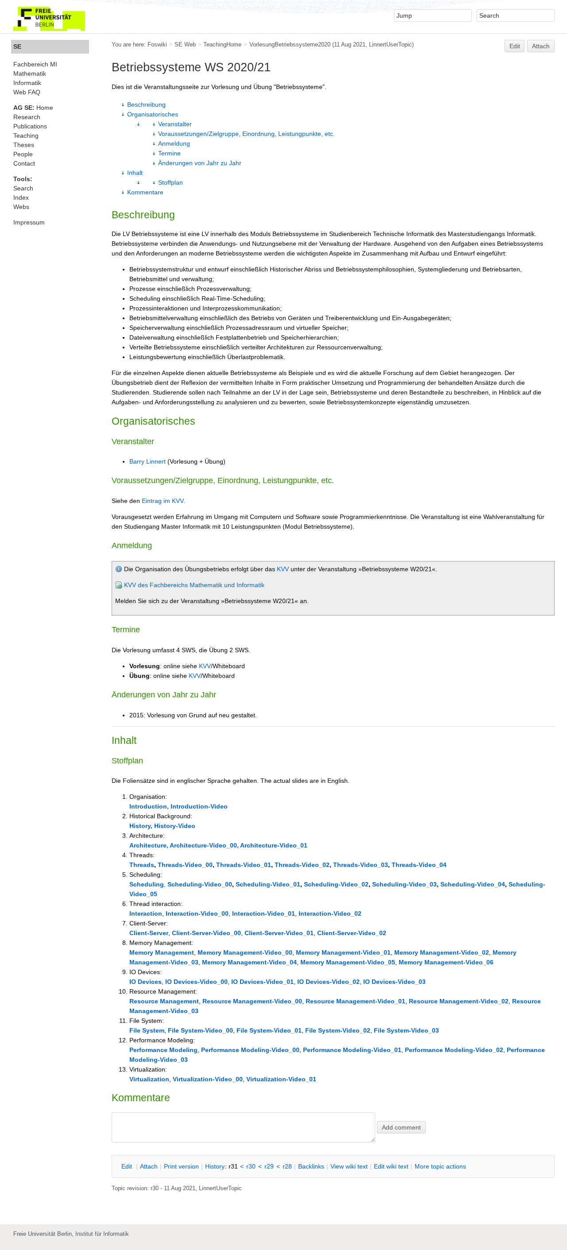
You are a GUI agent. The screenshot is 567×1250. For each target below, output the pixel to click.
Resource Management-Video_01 (355, 1001)
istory (215, 1166)
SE (17, 46)
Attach (541, 46)
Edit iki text (391, 1166)
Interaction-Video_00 (197, 913)
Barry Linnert (147, 461)
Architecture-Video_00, (204, 845)
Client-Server (148, 933)
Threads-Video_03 (360, 864)
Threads (141, 864)
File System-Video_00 (200, 1030)
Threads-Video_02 (302, 864)
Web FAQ (26, 92)
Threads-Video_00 (185, 864)
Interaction (145, 913)
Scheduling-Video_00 (199, 884)
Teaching (26, 135)
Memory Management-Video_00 (245, 952)
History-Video (174, 825)
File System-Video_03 (406, 1030)
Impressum (29, 222)
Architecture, (148, 845)
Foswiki (157, 44)
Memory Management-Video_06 (446, 962)
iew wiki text (349, 1166)
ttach (149, 1166)
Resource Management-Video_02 (459, 1001)
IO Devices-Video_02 (328, 981)
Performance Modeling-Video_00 (250, 1049)
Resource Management (164, 1001)
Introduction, (149, 806)
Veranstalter (175, 124)
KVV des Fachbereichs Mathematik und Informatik (194, 584)
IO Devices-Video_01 (262, 981)
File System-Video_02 (337, 1030)
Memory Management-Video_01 (343, 952)
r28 (287, 1166)
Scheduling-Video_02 (336, 884)
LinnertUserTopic (390, 44)
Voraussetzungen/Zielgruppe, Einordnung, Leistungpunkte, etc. (246, 133)
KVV (283, 569)
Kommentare (145, 192)
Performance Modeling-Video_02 (454, 1049)
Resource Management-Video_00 (252, 1001)
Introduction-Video (199, 806)
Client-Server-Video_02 (351, 933)
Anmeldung (174, 143)
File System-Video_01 (269, 1030)
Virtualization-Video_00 (208, 1079)
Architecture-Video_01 (273, 845)
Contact (24, 163)
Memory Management (161, 952)
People (23, 154)
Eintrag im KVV (162, 500)
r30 (251, 1166)
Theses (23, 144)
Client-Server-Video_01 (279, 933)
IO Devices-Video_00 (196, 981)
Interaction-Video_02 (330, 913)
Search (23, 188)
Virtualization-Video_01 (281, 1079)
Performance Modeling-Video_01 (352, 1049)
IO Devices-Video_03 (394, 981)
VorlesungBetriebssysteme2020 (289, 44)
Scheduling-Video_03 (404, 884)
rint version (181, 1166)
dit (127, 1166)
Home (33, 107)
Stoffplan (170, 182)
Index (21, 197)
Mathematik (29, 73)
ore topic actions (440, 1166)
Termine (169, 153)
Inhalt (135, 172)
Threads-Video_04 (419, 864)
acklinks (311, 1166)
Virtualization (149, 1079)
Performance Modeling (163, 1049)
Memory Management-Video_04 (249, 962)
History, (140, 825)
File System (146, 1030)
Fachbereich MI (35, 64)
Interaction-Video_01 (263, 913)
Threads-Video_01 (243, 864)
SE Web (185, 44)
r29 (269, 1166)
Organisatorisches (152, 114)
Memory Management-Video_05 (347, 962)
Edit (514, 46)
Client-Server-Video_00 (206, 933)
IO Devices (145, 981)
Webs (21, 206)
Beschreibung (146, 104)
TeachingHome (222, 44)
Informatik (27, 82)
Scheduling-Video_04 (472, 884)
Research (26, 116)
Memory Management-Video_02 (441, 952)
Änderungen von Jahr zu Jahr (199, 162)
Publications (30, 126)
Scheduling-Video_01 (268, 884)
